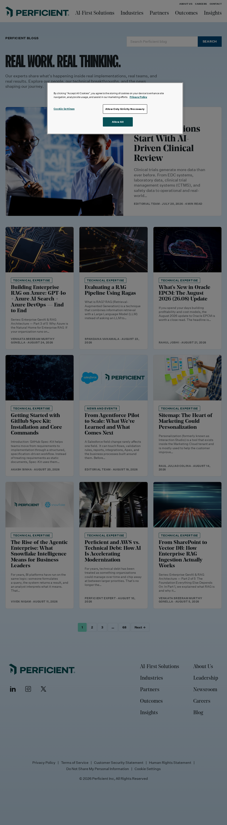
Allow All (118, 121)
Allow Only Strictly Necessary (125, 109)
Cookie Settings (64, 108)
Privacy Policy (138, 97)
